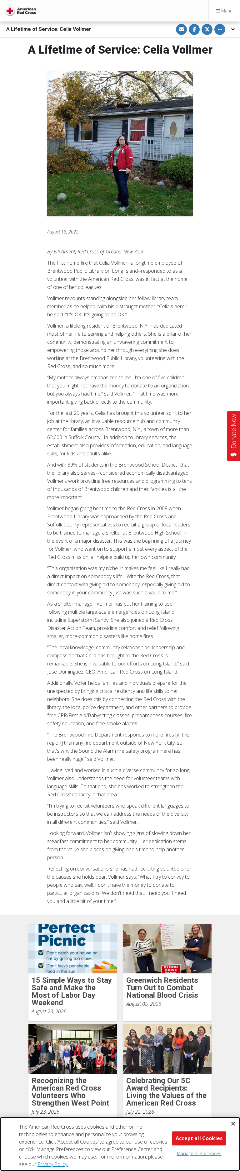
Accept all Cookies (199, 1138)
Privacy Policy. (53, 1164)
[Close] (233, 1123)
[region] (120, 1144)
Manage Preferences (199, 1153)
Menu (226, 11)
